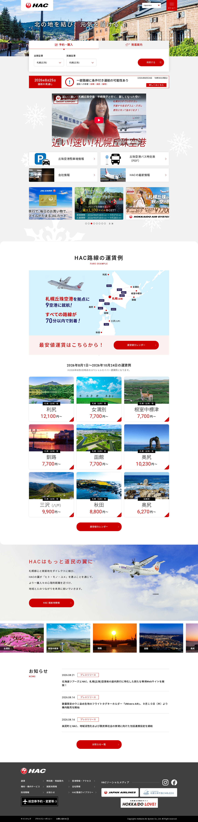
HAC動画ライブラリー (82, 792)
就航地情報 (51, 786)
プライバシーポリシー (43, 819)
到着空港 (71, 56)
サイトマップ (26, 819)
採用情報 (25, 792)
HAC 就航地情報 (51, 603)
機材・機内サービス (30, 786)
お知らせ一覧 (99, 744)
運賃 (23, 781)
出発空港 (38, 56)
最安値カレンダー (136, 345)
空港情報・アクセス (81, 781)
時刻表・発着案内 (54, 781)
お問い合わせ (61, 819)
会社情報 (76, 786)
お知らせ (50, 792)
